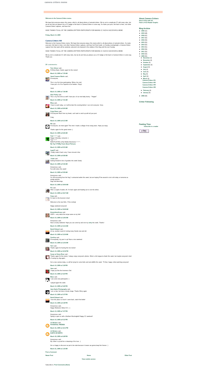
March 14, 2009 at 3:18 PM (58, 265)
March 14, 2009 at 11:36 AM (59, 243)
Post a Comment (51, 352)
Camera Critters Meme (56, 2)
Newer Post (49, 355)
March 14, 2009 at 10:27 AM (59, 193)
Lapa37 (52, 150)
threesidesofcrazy (56, 212)
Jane (51, 268)
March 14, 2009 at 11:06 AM (59, 217)
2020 (143, 31)
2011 (143, 51)
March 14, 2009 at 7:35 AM (58, 73)
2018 (143, 35)
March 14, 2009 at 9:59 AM (58, 172)
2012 (143, 49)
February (146, 90)
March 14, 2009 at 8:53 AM (58, 147)
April (145, 76)
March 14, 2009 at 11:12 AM (59, 226)
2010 (143, 54)
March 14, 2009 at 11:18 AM (59, 234)
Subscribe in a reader (151, 126)
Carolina (53, 237)
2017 (143, 38)
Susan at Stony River (57, 254)
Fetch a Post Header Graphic (148, 22)
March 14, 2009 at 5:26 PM (58, 286)
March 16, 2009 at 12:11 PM (59, 328)
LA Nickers (54, 322)
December (146, 58)
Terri (51, 246)
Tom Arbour (54, 68)
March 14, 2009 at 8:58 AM (58, 155)
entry (90, 222)
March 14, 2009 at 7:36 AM (58, 91)
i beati (52, 158)
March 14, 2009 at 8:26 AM (58, 133)
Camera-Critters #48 (149, 87)
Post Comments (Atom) (62, 365)
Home (89, 355)
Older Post (128, 355)
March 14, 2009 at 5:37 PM (58, 294)
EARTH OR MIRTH (56, 333)
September (147, 65)
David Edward (55, 229)
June (145, 71)
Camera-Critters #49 (53, 41)
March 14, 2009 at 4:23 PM (58, 274)
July (144, 69)
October (146, 62)
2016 (143, 40)
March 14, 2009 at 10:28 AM (59, 209)
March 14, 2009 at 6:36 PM (58, 303)
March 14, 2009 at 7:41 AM (58, 100)
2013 (143, 47)
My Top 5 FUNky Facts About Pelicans (63, 144)
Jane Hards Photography (58, 289)
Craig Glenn (54, 111)
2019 (143, 33)
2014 (143, 44)
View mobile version (89, 359)
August (145, 67)
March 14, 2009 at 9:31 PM (58, 319)
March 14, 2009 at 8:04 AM (58, 108)
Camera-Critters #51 (149, 80)
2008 (143, 96)
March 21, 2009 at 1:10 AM (58, 349)
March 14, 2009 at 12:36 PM (59, 251)
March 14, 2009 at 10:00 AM (59, 184)
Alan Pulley (54, 94)
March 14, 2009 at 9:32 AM (58, 164)
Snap (52, 196)
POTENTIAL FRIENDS (57, 324)
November (146, 60)
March (145, 78)
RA (51, 124)
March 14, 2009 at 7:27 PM (58, 311)
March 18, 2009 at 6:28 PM (58, 336)
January (146, 92)
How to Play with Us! (146, 20)
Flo (51, 188)
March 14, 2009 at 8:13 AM (58, 121)
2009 (143, 56)
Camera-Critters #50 (149, 82)
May (144, 74)
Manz (52, 277)
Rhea (52, 103)
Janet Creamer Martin (57, 76)
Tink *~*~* (53, 136)
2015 (143, 42)
